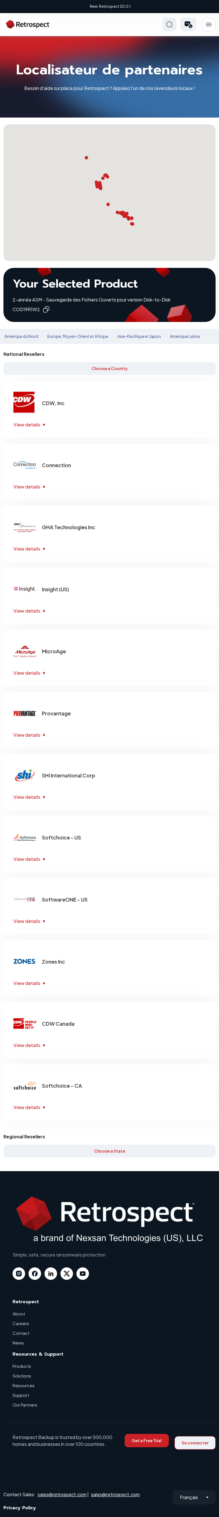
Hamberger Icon (209, 24)
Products (22, 1366)
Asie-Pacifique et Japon (139, 336)
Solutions (22, 1375)
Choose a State (109, 1150)
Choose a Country (110, 368)
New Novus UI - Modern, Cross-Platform (110, 6)
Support (21, 1395)
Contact (21, 1333)
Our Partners (25, 1404)
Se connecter (195, 1442)
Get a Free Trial (147, 1440)
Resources (24, 1385)
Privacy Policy (19, 1507)
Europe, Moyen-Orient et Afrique (77, 336)
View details (26, 425)
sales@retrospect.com (62, 1494)
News (18, 1342)
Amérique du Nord (21, 336)
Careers (21, 1323)
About (19, 1313)
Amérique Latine (185, 336)
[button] (188, 24)
